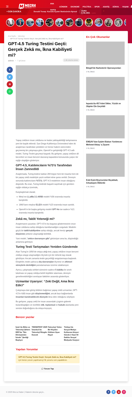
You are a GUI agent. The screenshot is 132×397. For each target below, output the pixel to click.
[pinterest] (10, 84)
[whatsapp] (10, 91)
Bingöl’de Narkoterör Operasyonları (103, 68)
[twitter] (10, 77)
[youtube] (119, 392)
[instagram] (124, 392)
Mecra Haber (18, 392)
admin (11, 61)
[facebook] (10, 70)
